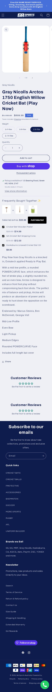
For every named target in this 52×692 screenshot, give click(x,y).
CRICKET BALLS (14, 479)
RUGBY (9, 518)
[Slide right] (32, 78)
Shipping (17, 119)
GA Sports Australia (24, 675)
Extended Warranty (15, 625)
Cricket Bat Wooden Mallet (19, 227)
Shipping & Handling (15, 618)
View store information (16, 191)
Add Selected (37, 220)
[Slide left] (19, 78)
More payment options (26, 173)
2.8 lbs (24, 130)
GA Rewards (12, 631)
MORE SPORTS (13, 512)
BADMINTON (12, 499)
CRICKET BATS (13, 473)
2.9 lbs (36, 129)
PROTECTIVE (12, 486)
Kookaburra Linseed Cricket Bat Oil (23, 245)
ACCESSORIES (13, 492)
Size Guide (11, 612)
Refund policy (23, 679)
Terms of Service (14, 592)
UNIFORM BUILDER (15, 531)
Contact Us (11, 605)
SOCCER (10, 505)
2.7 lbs (10, 130)
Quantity (6, 142)
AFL (8, 525)
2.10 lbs (9, 136)
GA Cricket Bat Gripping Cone (21, 236)
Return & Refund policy (17, 599)
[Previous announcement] (5, 6)
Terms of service (20, 683)
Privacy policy (36, 679)
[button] (41, 15)
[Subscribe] (43, 456)
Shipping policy (35, 683)
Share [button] (8, 362)
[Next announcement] (46, 6)
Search (9, 586)
